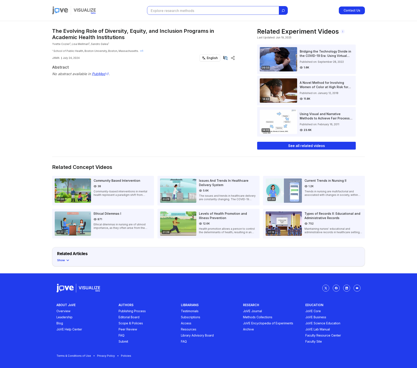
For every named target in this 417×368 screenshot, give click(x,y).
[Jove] (60, 10)
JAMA (56, 57)
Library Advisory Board (197, 335)
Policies (126, 355)
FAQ (121, 335)
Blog (59, 323)
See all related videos (306, 146)
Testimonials (190, 311)
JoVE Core (313, 311)
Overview (63, 311)
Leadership (64, 317)
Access (186, 323)
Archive (248, 329)
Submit (123, 341)
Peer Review (128, 329)
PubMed (98, 74)
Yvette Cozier (61, 44)
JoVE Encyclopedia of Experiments (268, 323)
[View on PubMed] (225, 57)
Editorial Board (129, 317)
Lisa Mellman (80, 44)
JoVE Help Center (69, 329)
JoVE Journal (252, 311)
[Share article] (233, 58)
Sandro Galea (99, 44)
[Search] (283, 10)
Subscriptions (190, 317)
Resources (188, 329)
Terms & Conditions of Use (73, 355)
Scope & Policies (131, 323)
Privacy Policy (106, 355)
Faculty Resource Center (323, 335)
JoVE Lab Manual (317, 329)
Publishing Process (132, 311)
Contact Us (352, 10)
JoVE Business (315, 317)
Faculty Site (313, 341)
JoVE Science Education (322, 323)
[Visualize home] (85, 10)
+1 (141, 51)
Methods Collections (257, 317)
